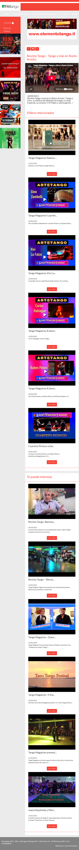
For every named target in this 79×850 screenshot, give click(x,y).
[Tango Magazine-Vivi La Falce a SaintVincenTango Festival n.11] (51, 252)
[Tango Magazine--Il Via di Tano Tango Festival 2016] (51, 674)
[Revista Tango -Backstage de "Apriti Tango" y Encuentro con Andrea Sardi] (51, 501)
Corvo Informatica (70, 846)
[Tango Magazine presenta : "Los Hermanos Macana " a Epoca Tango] (51, 732)
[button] (51, 137)
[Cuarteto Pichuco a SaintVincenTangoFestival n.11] (51, 425)
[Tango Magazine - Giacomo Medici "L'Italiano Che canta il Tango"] (51, 616)
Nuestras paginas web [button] (44, 14)
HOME (7, 14)
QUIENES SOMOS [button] (20, 14)
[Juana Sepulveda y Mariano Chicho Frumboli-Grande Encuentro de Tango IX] (51, 789)
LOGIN (74, 14)
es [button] (65, 14)
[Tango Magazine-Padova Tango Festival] (51, 137)
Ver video (52, 174)
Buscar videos (7, 29)
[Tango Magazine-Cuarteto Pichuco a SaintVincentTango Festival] (51, 195)
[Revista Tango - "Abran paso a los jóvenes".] (51, 559)
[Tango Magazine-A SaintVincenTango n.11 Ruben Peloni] (51, 368)
